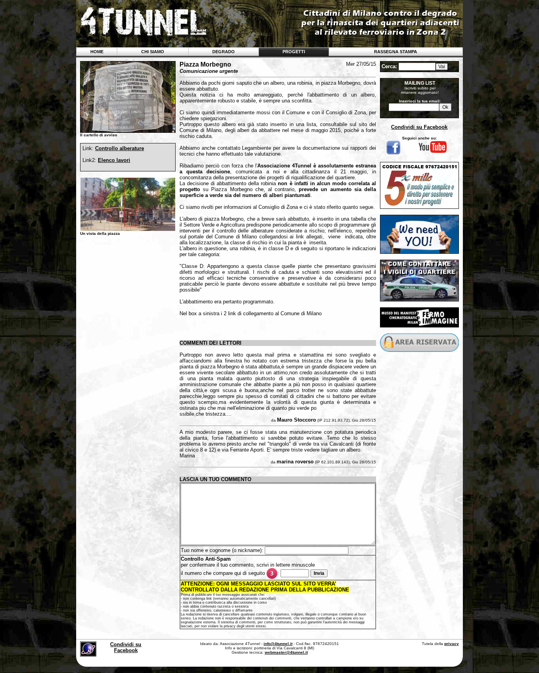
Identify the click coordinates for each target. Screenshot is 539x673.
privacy (451, 643)
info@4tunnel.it (278, 643)
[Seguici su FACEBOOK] (393, 154)
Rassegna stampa (395, 51)
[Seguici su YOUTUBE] (433, 152)
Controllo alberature (119, 148)
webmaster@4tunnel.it (286, 652)
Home (96, 51)
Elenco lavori (114, 160)
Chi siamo (152, 51)
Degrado (223, 51)
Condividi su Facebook (419, 127)
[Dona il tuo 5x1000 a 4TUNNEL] (419, 207)
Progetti (294, 51)
